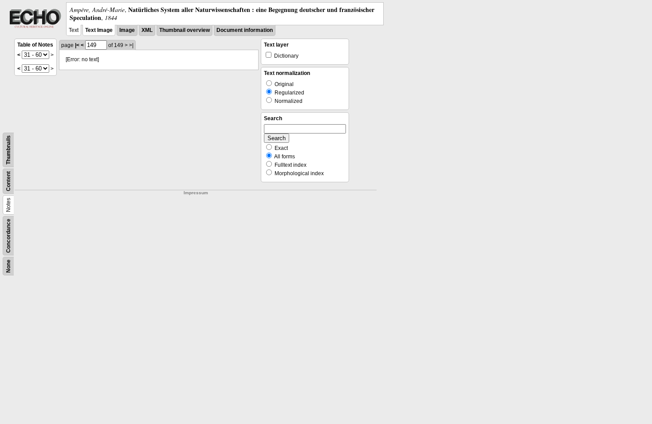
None (8, 266)
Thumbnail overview (184, 30)
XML (147, 30)
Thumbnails (8, 150)
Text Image (99, 30)
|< (77, 45)
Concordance (8, 236)
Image (127, 30)
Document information (244, 30)
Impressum (196, 192)
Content (8, 181)
